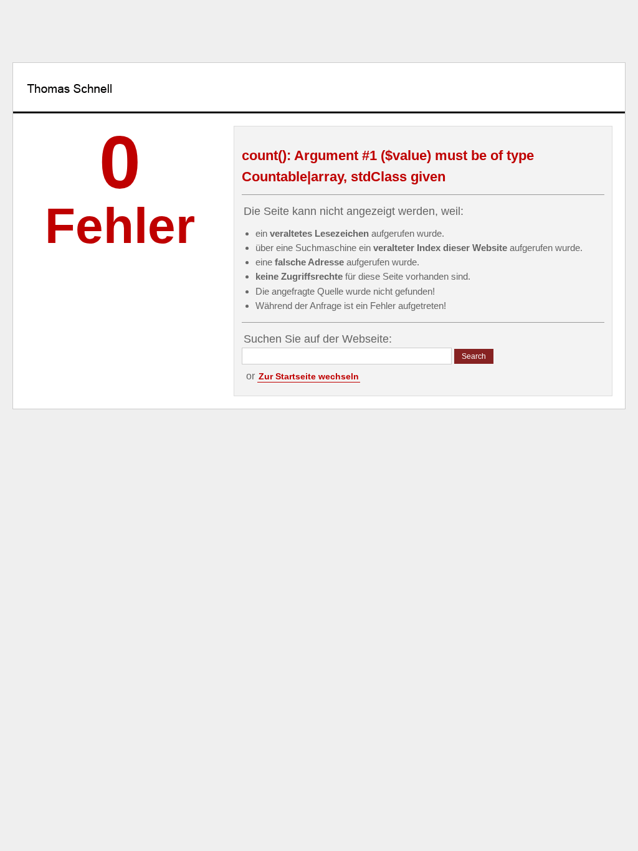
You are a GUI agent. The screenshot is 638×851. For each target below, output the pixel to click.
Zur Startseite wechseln (309, 376)
